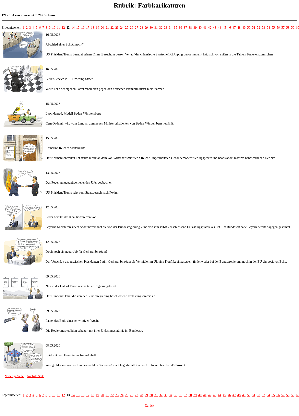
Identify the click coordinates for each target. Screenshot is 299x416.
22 (112, 27)
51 (253, 27)
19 (97, 27)
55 (273, 27)
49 (244, 27)
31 (156, 27)
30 (151, 27)
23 (117, 27)
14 (73, 27)
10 (53, 27)
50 (248, 27)
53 (263, 27)
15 (78, 27)
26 (131, 27)
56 (278, 27)
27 (136, 27)
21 (107, 27)
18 (92, 27)
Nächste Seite (35, 376)
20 (102, 27)
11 (58, 27)
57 (283, 27)
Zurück (149, 405)
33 (165, 27)
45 (224, 27)
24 (121, 27)
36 (180, 27)
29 (146, 27)
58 (287, 27)
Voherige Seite (14, 376)
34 (170, 27)
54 (268, 27)
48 (239, 27)
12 (63, 27)
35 (175, 27)
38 (190, 27)
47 (234, 27)
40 (200, 27)
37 (185, 27)
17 (87, 27)
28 (141, 27)
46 (229, 27)
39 (195, 27)
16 (82, 27)
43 (214, 27)
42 (209, 27)
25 (126, 27)
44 (219, 27)
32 (161, 27)
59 (292, 27)
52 (258, 27)
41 (204, 27)
